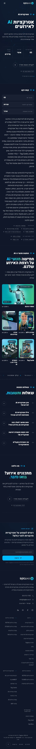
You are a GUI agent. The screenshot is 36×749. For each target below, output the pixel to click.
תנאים (21, 744)
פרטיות (27, 744)
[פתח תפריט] (4, 3)
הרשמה (16, 558)
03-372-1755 (26, 596)
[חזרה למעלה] (8, 744)
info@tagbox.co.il (25, 600)
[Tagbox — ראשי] (28, 3)
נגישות (14, 744)
